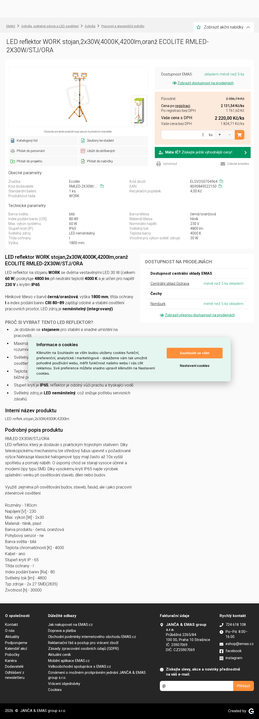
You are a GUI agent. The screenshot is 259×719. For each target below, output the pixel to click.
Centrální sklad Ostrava (169, 283)
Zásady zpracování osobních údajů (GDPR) (83, 648)
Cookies (55, 689)
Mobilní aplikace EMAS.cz (69, 660)
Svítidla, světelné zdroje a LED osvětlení (50, 26)
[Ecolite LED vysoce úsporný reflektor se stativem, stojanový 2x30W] (78, 97)
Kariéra (11, 660)
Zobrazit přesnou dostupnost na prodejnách (200, 315)
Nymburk (157, 303)
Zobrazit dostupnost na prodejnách (206, 83)
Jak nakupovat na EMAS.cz (70, 624)
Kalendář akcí (16, 648)
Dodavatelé (14, 666)
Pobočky (12, 654)
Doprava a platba (62, 630)
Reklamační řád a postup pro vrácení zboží (83, 642)
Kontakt (11, 624)
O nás (10, 630)
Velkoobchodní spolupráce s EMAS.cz (79, 666)
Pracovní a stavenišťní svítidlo (122, 26)
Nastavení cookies (194, 366)
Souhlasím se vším (194, 353)
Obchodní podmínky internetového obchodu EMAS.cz (92, 636)
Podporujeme (16, 642)
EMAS (10, 26)
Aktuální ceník (59, 654)
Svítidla (90, 26)
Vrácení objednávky (64, 683)
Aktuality (12, 636)
